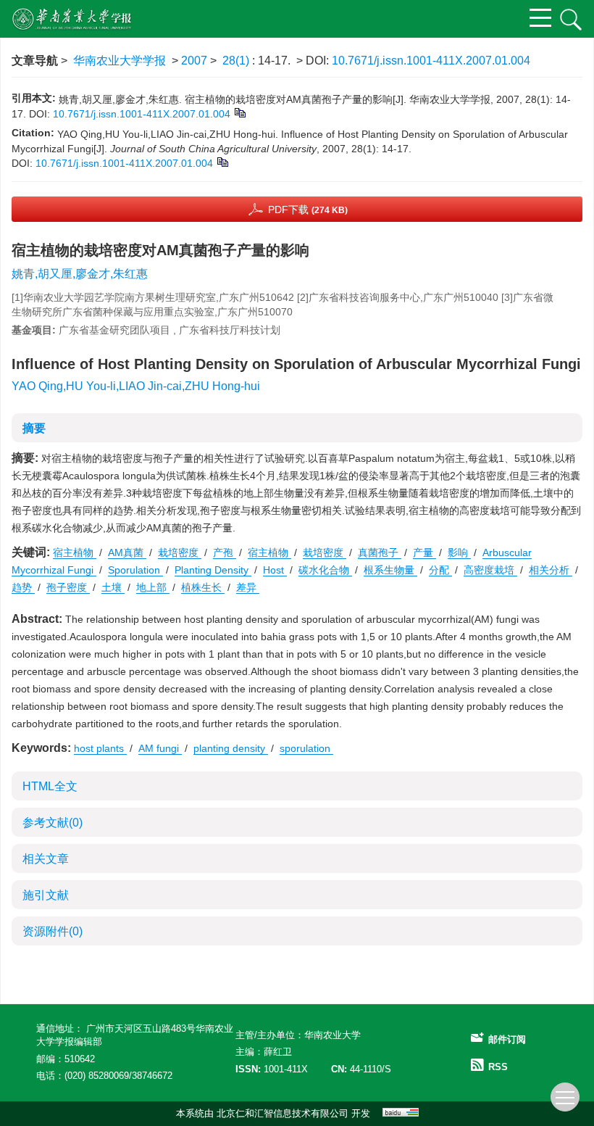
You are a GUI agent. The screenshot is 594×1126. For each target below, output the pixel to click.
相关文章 (45, 859)
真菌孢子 (379, 552)
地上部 (153, 587)
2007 (194, 60)
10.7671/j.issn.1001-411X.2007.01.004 (431, 60)
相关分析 (550, 570)
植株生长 (203, 587)
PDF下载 (308, 209)
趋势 (23, 587)
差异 (247, 587)
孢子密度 (68, 587)
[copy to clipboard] (222, 161)
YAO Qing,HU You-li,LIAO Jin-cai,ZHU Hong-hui (136, 386)
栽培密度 (179, 552)
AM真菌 (127, 552)
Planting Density (213, 570)
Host (275, 570)
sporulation (306, 748)
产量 (424, 552)
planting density (230, 748)
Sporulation (135, 570)
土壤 (113, 587)
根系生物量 (390, 570)
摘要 (34, 428)
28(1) (237, 60)
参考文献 (52, 822)
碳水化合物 (325, 570)
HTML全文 (50, 786)
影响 (459, 552)
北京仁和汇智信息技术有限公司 (282, 1113)
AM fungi (160, 748)
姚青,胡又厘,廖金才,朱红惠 (80, 274)
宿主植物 (74, 552)
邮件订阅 (507, 1039)
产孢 (224, 552)
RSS (498, 1066)
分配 (440, 570)
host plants (100, 748)
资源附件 (52, 931)
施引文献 (45, 895)
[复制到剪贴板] (239, 112)
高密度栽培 (490, 570)
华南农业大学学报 (119, 60)
